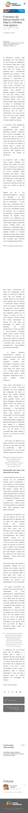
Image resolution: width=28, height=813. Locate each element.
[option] (14, 754)
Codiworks (18, 808)
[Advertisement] (14, 727)
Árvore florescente (12, 700)
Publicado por (8, 27)
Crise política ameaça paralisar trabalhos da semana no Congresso (13, 708)
